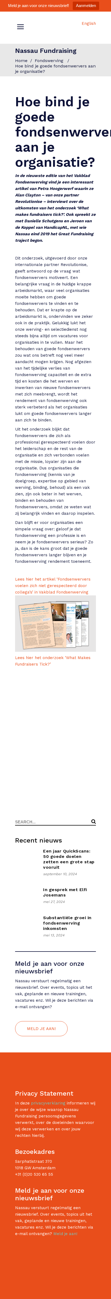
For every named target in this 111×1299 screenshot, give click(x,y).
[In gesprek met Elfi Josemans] (26, 895)
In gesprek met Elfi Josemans (65, 892)
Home (21, 60)
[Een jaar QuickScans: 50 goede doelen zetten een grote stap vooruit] (26, 859)
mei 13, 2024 (53, 935)
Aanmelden (86, 5)
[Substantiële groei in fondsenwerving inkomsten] (26, 926)
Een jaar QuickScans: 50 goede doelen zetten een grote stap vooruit (69, 859)
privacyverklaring (48, 1103)
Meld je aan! (65, 1233)
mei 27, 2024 (54, 902)
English (89, 23)
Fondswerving (49, 60)
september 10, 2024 (60, 874)
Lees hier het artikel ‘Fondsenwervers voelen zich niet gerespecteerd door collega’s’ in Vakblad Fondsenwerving (53, 586)
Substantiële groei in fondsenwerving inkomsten (67, 923)
